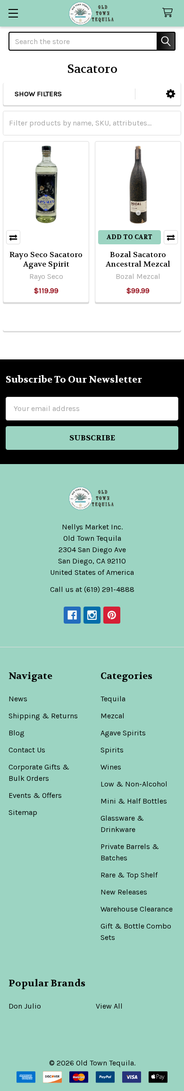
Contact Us (26, 749)
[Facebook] (72, 615)
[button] (170, 94)
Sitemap (22, 812)
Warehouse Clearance (136, 908)
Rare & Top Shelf (129, 874)
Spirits (112, 749)
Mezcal (112, 715)
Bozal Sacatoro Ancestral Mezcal (138, 259)
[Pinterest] (111, 615)
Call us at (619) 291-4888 (92, 589)
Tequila (112, 698)
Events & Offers (35, 795)
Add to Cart (129, 237)
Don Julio (24, 1006)
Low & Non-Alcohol (133, 783)
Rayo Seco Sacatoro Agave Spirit (46, 259)
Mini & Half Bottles (133, 800)
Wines (110, 766)
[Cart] (169, 13)
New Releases (123, 891)
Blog (16, 732)
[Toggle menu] (13, 13)
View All (109, 1006)
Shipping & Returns (43, 715)
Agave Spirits (123, 732)
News (17, 698)
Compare (13, 237)
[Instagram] (92, 615)
